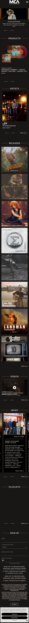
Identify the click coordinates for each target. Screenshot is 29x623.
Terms (25, 596)
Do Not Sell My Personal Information (17, 587)
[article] (14, 385)
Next (12, 27)
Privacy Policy (15, 597)
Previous (5, 27)
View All (23, 130)
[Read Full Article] (14, 421)
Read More (19, 468)
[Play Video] (14, 384)
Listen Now (14, 156)
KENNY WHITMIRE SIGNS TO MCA (12, 439)
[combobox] (4, 557)
